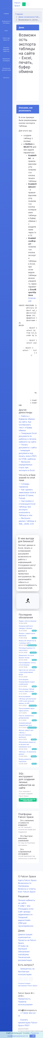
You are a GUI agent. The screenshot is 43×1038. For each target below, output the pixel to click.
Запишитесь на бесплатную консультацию (26, 972)
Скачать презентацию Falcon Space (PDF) (27, 1023)
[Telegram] (20, 979)
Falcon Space (17, 4)
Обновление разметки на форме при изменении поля (27, 744)
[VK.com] (32, 979)
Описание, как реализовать (25, 109)
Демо (21, 27)
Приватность (24, 999)
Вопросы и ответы (27, 889)
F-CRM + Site (24, 906)
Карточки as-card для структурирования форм (27, 672)
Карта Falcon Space (27, 880)
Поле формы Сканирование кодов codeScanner (27, 682)
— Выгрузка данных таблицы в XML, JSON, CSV (27, 521)
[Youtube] (26, 979)
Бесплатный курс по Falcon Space (27, 799)
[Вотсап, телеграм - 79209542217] (24, 4)
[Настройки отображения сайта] (29, 4)
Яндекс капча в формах (27, 621)
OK (33, 1036)
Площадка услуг (26, 909)
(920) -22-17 (27, 1014)
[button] (34, 4)
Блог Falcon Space (26, 891)
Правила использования (25, 1003)
